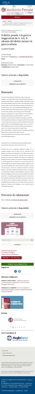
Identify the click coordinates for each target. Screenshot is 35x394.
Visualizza (17, 81)
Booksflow (11, 390)
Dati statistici (5, 350)
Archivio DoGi (18, 371)
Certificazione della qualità (19, 200)
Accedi (17, 244)
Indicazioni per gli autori (9, 251)
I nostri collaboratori (7, 353)
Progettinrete (19, 390)
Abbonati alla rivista (17, 84)
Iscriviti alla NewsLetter (17, 264)
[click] (32, 240)
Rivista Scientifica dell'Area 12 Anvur (15, 12)
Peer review (13, 32)
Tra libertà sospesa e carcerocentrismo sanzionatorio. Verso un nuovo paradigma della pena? (15, 282)
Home (4, 21)
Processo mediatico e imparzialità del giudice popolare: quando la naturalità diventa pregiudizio (16, 289)
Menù (18, 17)
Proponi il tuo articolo (11, 258)
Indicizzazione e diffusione (9, 254)
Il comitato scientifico (8, 252)
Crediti (26, 390)
